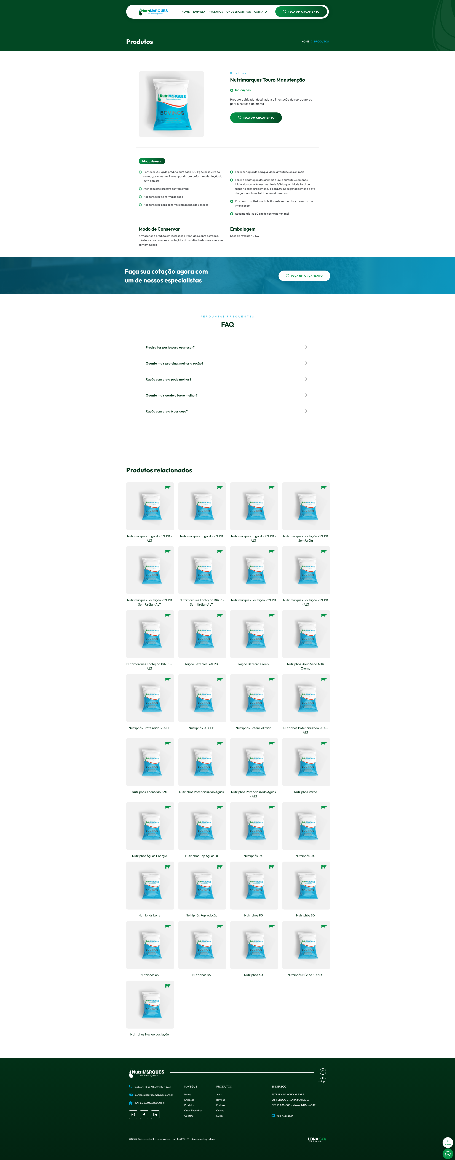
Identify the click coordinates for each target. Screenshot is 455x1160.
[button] (448, 1142)
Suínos (219, 1115)
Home (186, 11)
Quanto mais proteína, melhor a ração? (174, 363)
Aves (219, 1094)
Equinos (220, 1105)
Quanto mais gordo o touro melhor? (171, 395)
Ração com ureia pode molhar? (168, 379)
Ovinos (220, 1110)
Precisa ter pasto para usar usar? (170, 347)
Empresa (199, 11)
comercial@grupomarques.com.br (154, 1094)
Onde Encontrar (238, 11)
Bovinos (220, 1099)
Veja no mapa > (285, 1115)
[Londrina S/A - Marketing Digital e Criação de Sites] (317, 1139)
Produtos (216, 11)
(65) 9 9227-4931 (161, 1086)
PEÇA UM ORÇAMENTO (304, 11)
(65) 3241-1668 (142, 1086)
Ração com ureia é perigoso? (167, 411)
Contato (260, 11)
